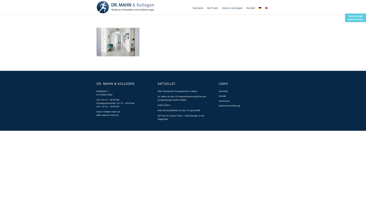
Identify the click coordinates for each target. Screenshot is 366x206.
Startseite (223, 91)
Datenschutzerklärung (229, 105)
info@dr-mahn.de (111, 111)
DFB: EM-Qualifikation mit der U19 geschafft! (179, 110)
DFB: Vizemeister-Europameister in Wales (177, 91)
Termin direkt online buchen (355, 18)
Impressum (224, 101)
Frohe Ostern (164, 105)
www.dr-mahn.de (110, 115)
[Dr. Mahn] (125, 7)
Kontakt (222, 96)
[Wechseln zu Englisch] (266, 8)
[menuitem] (198, 8)
